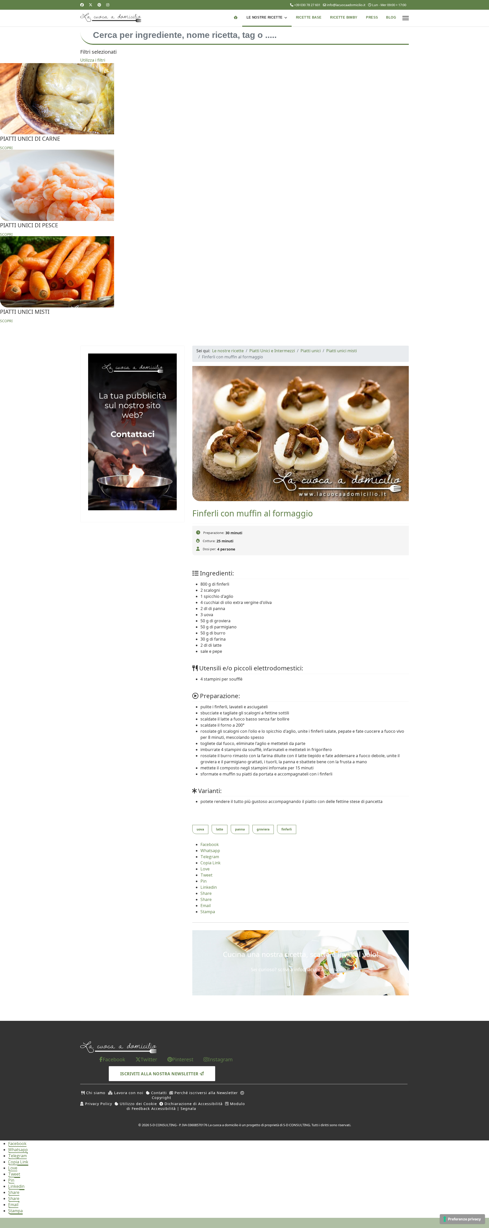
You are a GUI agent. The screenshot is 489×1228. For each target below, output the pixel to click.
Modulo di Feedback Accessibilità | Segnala (186, 1106)
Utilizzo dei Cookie (137, 1103)
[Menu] (405, 18)
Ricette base (309, 17)
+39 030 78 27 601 (307, 5)
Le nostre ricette (265, 17)
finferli (286, 829)
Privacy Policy (98, 1103)
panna (240, 829)
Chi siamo (95, 1092)
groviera (263, 829)
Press (372, 17)
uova (200, 829)
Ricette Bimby (343, 17)
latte (219, 829)
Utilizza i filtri (92, 60)
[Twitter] (90, 4)
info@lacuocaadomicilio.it (346, 5)
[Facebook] (82, 4)
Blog (391, 17)
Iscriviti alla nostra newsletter (160, 1073)
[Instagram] (107, 4)
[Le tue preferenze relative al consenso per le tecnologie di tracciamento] (462, 1219)
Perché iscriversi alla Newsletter (205, 1092)
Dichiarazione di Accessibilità (193, 1103)
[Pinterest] (99, 4)
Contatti (158, 1092)
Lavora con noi (128, 1092)
